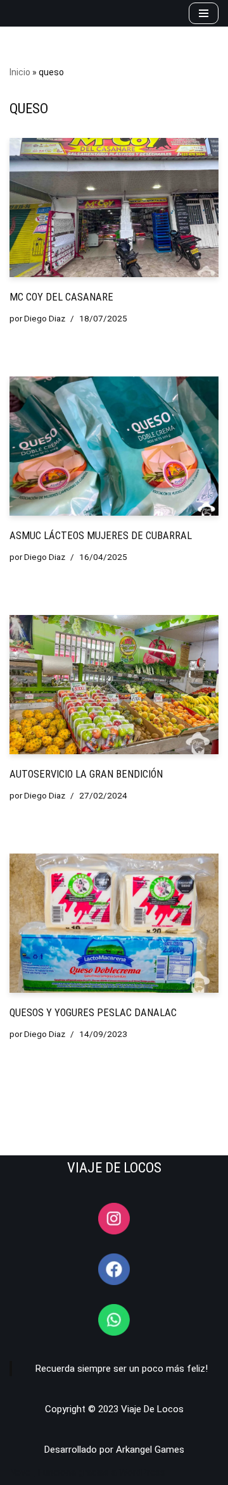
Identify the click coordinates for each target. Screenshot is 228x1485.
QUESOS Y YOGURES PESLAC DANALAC (93, 1013)
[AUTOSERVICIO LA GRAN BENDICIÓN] (114, 684)
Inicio (20, 72)
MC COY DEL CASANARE (61, 297)
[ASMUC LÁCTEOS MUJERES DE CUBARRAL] (114, 446)
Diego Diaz (44, 318)
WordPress (142, 1472)
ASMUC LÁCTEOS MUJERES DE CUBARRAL (101, 536)
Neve (20, 1472)
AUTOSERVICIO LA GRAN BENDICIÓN (86, 774)
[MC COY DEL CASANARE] (114, 207)
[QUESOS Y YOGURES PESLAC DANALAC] (114, 923)
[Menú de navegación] (203, 13)
